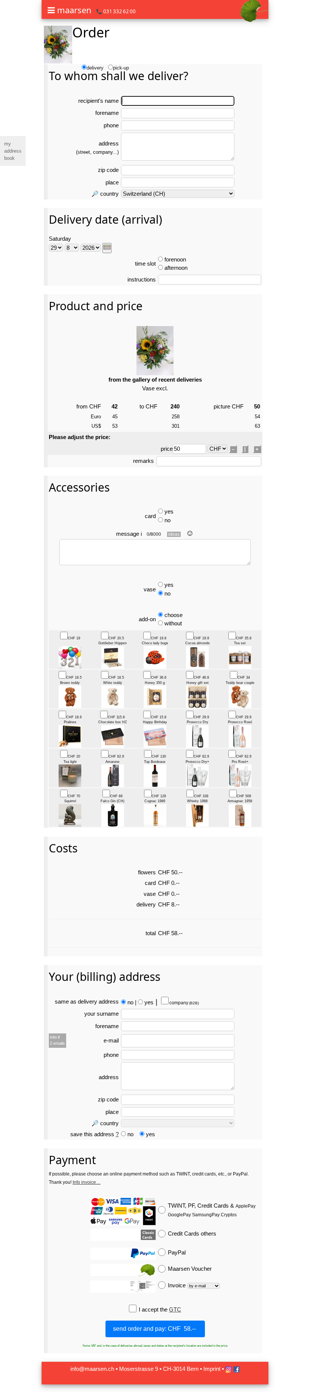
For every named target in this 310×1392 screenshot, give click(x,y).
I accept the (154, 1309)
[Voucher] (123, 1270)
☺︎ (190, 533)
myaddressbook (13, 151)
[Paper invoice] (123, 1287)
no (167, 520)
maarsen (74, 9)
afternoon (176, 267)
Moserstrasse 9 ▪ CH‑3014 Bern (158, 1369)
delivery (95, 68)
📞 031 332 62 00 (116, 11)
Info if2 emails (57, 1040)
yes (169, 511)
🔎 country (105, 193)
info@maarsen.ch (92, 1369)
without (173, 623)
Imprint (211, 1369)
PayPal (177, 1252)
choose (173, 615)
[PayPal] (123, 1254)
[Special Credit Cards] (123, 1235)
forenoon (175, 259)
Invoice (177, 1285)
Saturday (60, 238)
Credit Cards (192, 1233)
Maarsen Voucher (190, 1268)
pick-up (121, 68)
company (184, 1002)
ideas (174, 534)
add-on (147, 619)
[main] (155, 695)
